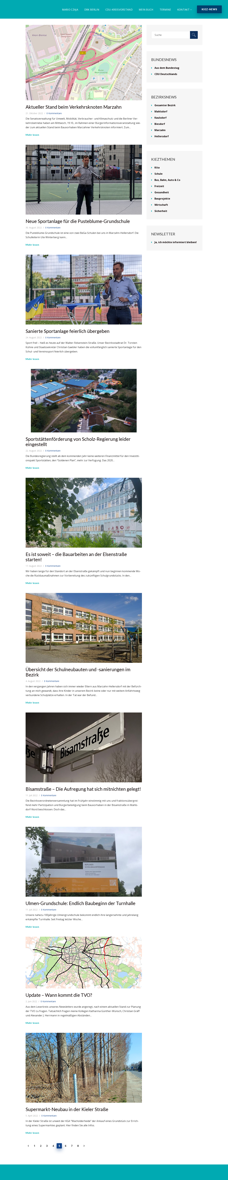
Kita (157, 167)
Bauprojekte (162, 198)
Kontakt (183, 9)
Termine (165, 9)
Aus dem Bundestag (166, 68)
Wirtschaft (161, 205)
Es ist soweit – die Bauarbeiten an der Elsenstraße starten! (76, 556)
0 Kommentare (54, 113)
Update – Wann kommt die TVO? (59, 995)
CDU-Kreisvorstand (119, 9)
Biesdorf (159, 124)
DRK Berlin (91, 9)
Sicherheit (160, 211)
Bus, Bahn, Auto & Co (167, 180)
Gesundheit (161, 192)
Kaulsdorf (160, 117)
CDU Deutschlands (165, 74)
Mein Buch (146, 9)
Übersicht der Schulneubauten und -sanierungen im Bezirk (78, 672)
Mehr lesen (32, 134)
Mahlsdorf (160, 111)
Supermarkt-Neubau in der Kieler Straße (67, 1109)
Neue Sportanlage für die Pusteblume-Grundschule (78, 221)
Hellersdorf (161, 136)
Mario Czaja (70, 9)
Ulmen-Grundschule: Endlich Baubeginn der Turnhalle (80, 903)
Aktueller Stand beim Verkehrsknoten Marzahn (74, 107)
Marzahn (159, 130)
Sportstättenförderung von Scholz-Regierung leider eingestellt (78, 441)
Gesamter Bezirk (165, 105)
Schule (158, 173)
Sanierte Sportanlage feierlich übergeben (68, 331)
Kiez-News (209, 9)
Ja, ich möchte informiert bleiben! (175, 242)
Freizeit (159, 186)
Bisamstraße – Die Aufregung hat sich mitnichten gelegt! (83, 789)
